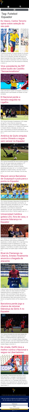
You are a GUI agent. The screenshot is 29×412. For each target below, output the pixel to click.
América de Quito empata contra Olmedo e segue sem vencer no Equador (14, 138)
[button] (8, 7)
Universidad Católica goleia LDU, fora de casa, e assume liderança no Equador (14, 218)
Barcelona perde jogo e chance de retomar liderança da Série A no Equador (12, 307)
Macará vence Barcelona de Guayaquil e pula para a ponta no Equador (14, 179)
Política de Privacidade (14, 408)
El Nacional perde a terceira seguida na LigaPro (10, 100)
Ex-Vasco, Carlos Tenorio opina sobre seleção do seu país (13, 23)
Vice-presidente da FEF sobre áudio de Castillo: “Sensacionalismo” (13, 69)
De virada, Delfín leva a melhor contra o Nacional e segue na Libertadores (14, 350)
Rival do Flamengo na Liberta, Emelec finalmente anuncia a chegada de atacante (14, 257)
